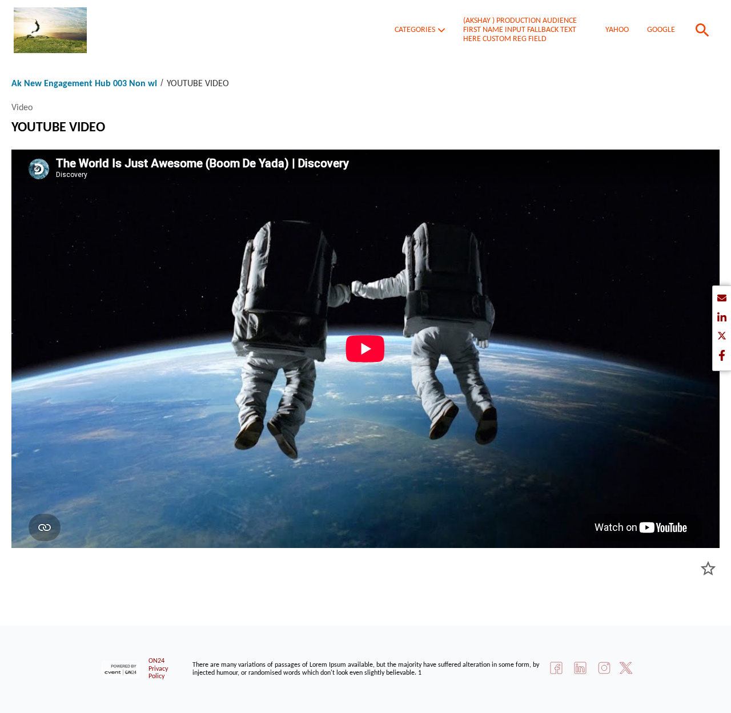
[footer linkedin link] (580, 669)
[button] (420, 30)
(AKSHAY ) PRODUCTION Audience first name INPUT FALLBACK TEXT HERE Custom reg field (520, 30)
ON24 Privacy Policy (158, 669)
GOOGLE (661, 30)
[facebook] (721, 356)
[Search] (702, 30)
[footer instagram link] (604, 669)
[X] (721, 337)
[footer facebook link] (556, 669)
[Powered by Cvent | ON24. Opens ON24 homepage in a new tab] (122, 669)
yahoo (617, 30)
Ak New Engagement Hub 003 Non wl (85, 83)
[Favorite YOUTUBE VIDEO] (708, 568)
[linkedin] (721, 318)
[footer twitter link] (626, 669)
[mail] (721, 300)
